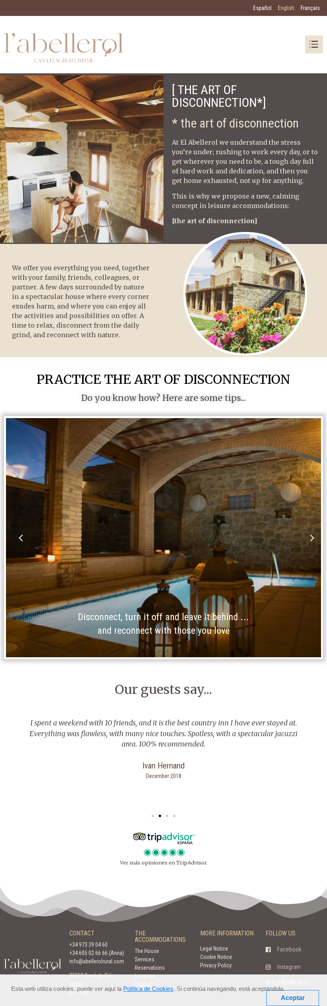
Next (309, 538)
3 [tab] (152, 651)
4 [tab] (160, 651)
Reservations (150, 968)
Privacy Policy (216, 965)
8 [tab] (191, 651)
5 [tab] (167, 651)
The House (147, 951)
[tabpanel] (163, 537)
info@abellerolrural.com (96, 961)
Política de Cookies (148, 988)
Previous (18, 538)
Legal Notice (214, 948)
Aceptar (293, 997)
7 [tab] (183, 651)
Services (144, 959)
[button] (153, 816)
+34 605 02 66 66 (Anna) (96, 953)
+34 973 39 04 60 (88, 944)
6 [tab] (175, 651)
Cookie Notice (216, 957)
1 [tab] (136, 651)
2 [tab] (144, 651)
